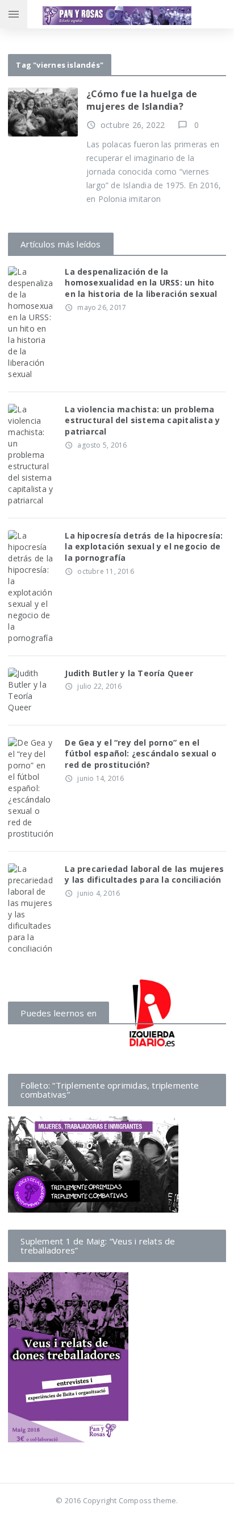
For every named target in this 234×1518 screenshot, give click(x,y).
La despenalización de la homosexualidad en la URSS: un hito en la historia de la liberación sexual (141, 282)
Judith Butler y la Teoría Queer (129, 673)
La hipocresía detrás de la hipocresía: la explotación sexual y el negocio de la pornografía (144, 546)
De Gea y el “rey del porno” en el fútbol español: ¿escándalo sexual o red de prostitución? (140, 753)
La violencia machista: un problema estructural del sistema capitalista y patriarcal (142, 420)
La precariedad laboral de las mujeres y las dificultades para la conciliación (144, 874)
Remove (50, 99)
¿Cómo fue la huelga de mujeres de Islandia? (141, 100)
